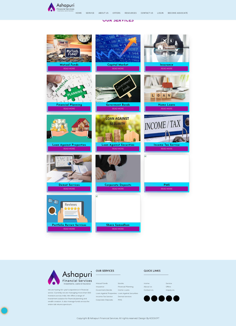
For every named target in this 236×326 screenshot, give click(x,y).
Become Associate (178, 13)
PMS (120, 300)
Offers (116, 13)
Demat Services (124, 296)
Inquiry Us (170, 290)
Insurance (100, 287)
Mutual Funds (102, 283)
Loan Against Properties (106, 293)
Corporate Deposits (104, 300)
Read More (69, 68)
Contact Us (147, 13)
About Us (103, 13)
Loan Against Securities (128, 293)
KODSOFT (154, 318)
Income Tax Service (104, 296)
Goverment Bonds (104, 290)
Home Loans (123, 290)
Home (79, 13)
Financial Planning (125, 287)
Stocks (121, 283)
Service (90, 13)
